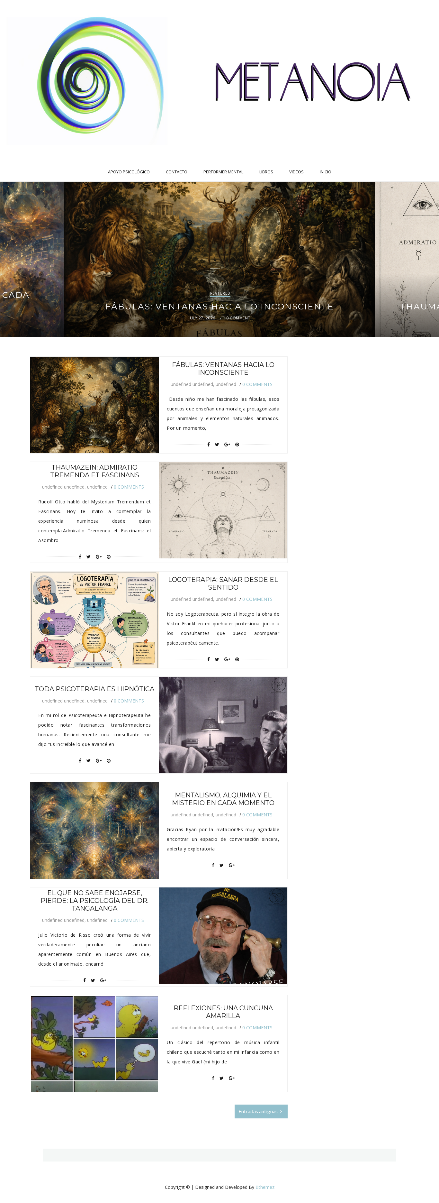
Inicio (325, 172)
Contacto (176, 172)
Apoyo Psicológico (129, 172)
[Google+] (227, 444)
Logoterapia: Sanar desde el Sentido (223, 583)
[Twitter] (217, 444)
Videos (296, 172)
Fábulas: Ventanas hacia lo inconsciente (219, 306)
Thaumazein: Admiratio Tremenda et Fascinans (94, 471)
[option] (219, 259)
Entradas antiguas (258, 1111)
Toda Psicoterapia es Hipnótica (94, 689)
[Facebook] (208, 444)
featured (220, 293)
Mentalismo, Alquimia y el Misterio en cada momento (223, 799)
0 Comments (257, 384)
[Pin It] (237, 444)
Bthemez (264, 1187)
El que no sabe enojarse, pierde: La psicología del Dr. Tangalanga (94, 900)
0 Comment (238, 318)
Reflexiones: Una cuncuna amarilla (223, 1012)
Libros (266, 172)
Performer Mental (223, 172)
